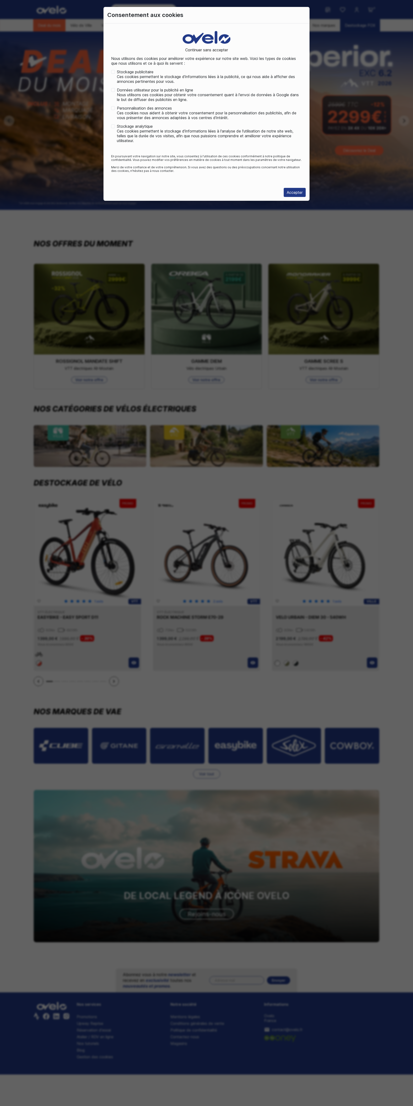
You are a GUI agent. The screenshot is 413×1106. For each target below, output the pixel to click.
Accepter (295, 192)
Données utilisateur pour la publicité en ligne (155, 90)
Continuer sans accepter (206, 50)
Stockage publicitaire (135, 71)
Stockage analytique (135, 126)
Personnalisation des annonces (144, 108)
